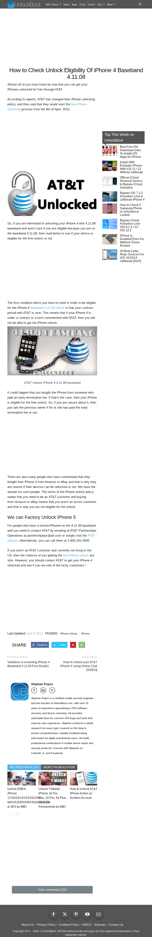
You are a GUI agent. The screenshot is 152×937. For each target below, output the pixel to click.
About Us (27, 924)
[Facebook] (35, 691)
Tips (99, 4)
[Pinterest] (76, 914)
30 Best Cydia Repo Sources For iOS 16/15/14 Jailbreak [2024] (132, 256)
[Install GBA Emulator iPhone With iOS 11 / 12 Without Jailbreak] (109, 166)
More (110, 4)
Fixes (82, 4)
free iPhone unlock (76, 555)
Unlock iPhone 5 (59, 517)
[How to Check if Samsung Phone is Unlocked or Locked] (109, 208)
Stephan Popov (42, 684)
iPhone (85, 633)
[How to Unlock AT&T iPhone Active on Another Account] (84, 779)
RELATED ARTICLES (24, 767)
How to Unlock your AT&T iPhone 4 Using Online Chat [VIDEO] (78, 666)
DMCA (86, 924)
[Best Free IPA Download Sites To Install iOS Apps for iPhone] (109, 150)
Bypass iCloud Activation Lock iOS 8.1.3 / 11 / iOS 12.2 (130, 225)
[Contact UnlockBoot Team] (99, 914)
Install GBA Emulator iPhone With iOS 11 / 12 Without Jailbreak (131, 167)
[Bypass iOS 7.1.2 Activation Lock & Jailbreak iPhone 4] (109, 196)
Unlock (91, 4)
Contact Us (116, 924)
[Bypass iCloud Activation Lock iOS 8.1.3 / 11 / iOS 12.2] (109, 224)
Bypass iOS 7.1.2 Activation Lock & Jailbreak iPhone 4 (132, 196)
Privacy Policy (46, 924)
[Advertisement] (76, 38)
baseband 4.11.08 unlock (47, 308)
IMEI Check (52, 4)
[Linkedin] (44, 691)
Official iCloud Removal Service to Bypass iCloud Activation (131, 182)
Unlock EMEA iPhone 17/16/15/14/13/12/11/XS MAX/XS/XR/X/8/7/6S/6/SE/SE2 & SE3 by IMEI (28, 797)
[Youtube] (87, 914)
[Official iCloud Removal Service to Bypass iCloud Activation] (109, 181)
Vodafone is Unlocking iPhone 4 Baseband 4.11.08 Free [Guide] (28, 664)
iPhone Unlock (68, 633)
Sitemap (99, 924)
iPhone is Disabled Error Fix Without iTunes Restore (132, 240)
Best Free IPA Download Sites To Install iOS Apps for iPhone (130, 151)
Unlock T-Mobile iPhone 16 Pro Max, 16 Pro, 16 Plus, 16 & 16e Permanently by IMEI (53, 797)
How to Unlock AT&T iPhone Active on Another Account (83, 793)
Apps (74, 4)
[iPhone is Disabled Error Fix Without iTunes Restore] (109, 239)
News (67, 4)
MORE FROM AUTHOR (59, 767)
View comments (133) (52, 889)
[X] (53, 691)
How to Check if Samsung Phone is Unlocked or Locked (131, 209)
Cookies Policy (69, 924)
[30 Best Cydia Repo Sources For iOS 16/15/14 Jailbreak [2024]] (109, 254)
